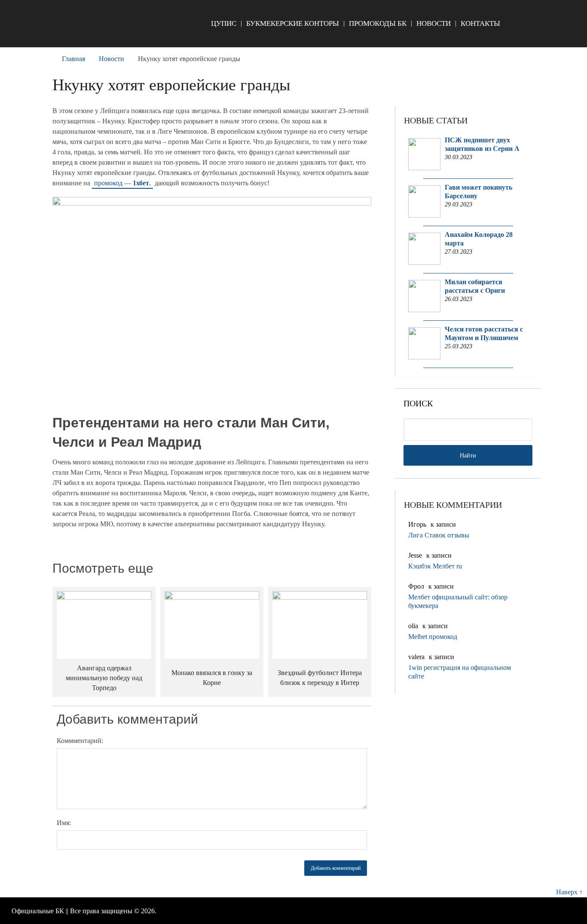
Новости (433, 23)
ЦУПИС (223, 23)
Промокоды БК (378, 23)
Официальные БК (38, 911)
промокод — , (122, 183)
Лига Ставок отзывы (438, 535)
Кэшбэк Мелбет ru (435, 566)
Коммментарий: (80, 740)
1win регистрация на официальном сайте (459, 672)
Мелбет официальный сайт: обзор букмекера (458, 601)
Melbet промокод (432, 636)
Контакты (480, 23)
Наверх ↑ (569, 892)
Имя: (64, 822)
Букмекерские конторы (292, 23)
